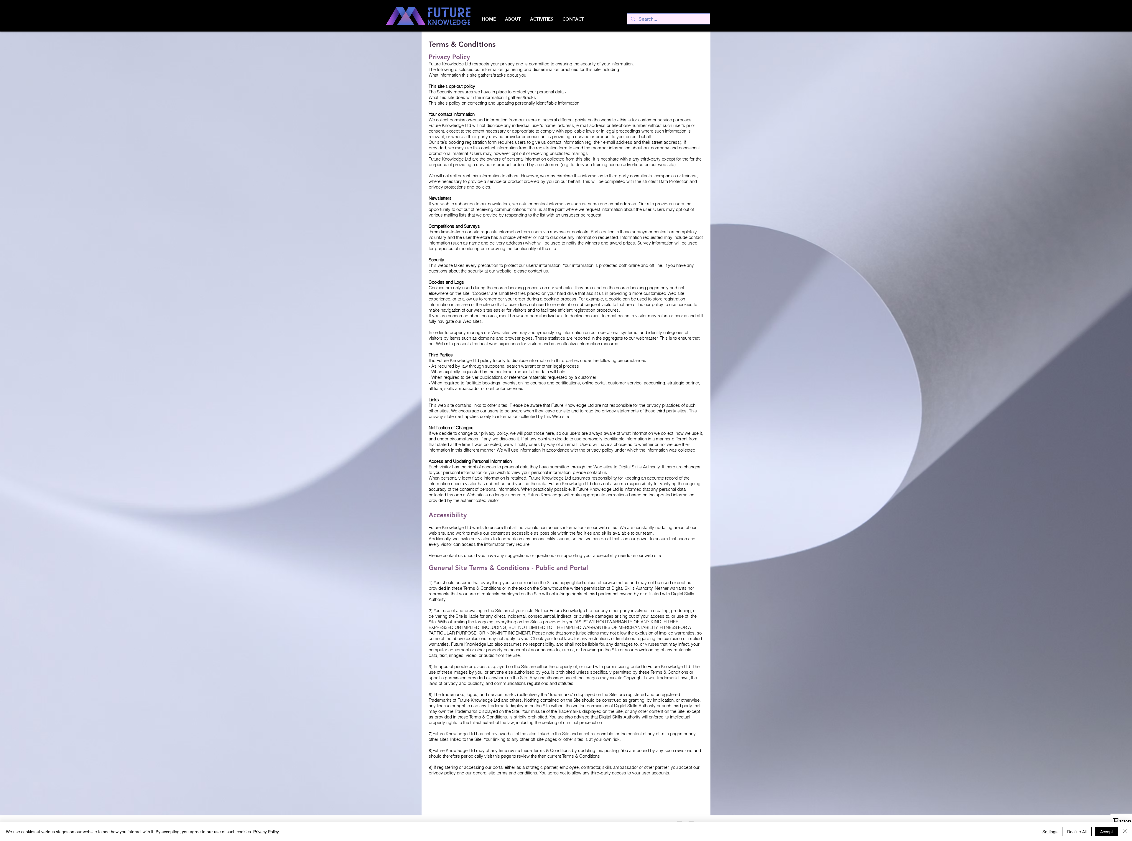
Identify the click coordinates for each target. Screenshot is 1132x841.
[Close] (1124, 831)
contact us (538, 271)
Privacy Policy (266, 832)
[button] (512, 19)
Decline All (1077, 832)
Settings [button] (1049, 832)
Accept (1106, 832)
